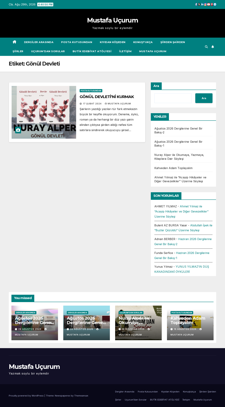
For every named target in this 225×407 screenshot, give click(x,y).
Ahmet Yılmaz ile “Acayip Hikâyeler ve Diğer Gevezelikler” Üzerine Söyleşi (181, 211)
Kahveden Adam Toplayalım (173, 168)
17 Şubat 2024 (92, 103)
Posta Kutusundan (76, 42)
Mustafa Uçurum (112, 20)
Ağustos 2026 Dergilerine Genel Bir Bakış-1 (85, 323)
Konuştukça (143, 42)
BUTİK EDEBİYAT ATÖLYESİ (92, 51)
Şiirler (18, 51)
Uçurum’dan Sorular (48, 51)
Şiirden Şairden (172, 42)
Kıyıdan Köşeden (113, 42)
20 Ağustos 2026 (82, 329)
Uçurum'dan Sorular (131, 313)
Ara (156, 86)
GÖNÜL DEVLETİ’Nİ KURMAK (107, 96)
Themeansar (81, 395)
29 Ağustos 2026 (30, 329)
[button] (206, 47)
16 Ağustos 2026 (133, 329)
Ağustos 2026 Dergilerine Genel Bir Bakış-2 (33, 323)
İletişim (125, 51)
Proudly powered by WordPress (26, 395)
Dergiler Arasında (39, 42)
